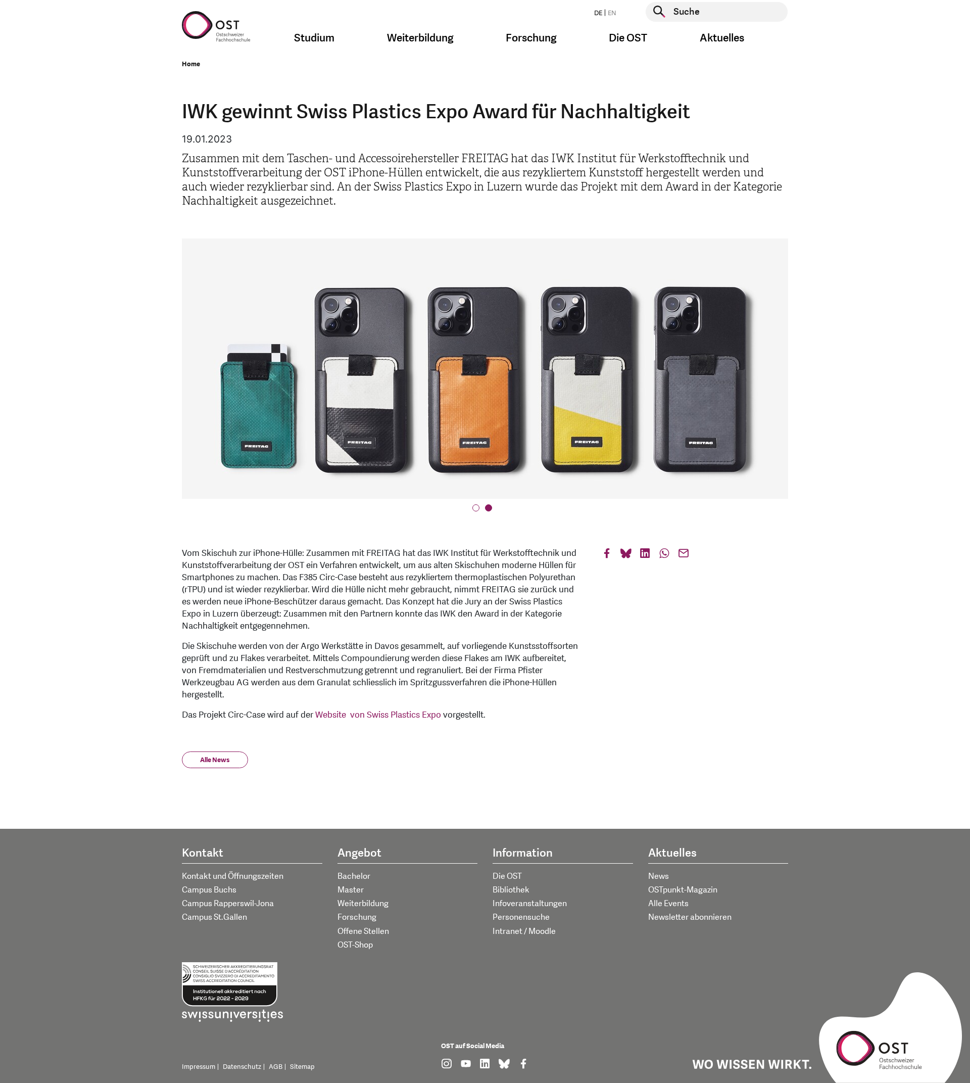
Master (350, 890)
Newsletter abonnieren (690, 917)
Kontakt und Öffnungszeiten (232, 876)
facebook (606, 555)
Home (191, 64)
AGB (275, 1066)
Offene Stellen (363, 931)
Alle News (215, 760)
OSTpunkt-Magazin (682, 890)
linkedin (645, 555)
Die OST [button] (628, 38)
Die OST (507, 876)
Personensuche (521, 917)
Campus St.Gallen (214, 917)
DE (598, 13)
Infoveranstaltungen (530, 903)
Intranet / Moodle (524, 931)
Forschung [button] (531, 38)
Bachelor (353, 876)
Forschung (356, 917)
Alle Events (668, 903)
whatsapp (664, 555)
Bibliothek (511, 890)
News (658, 876)
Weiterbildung (363, 903)
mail (683, 555)
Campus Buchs (209, 890)
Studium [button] (314, 38)
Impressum (198, 1066)
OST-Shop (355, 945)
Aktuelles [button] (722, 38)
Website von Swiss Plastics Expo (378, 715)
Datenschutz (242, 1066)
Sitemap (302, 1066)
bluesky (626, 555)
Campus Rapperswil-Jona (228, 903)
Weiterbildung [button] (420, 38)
